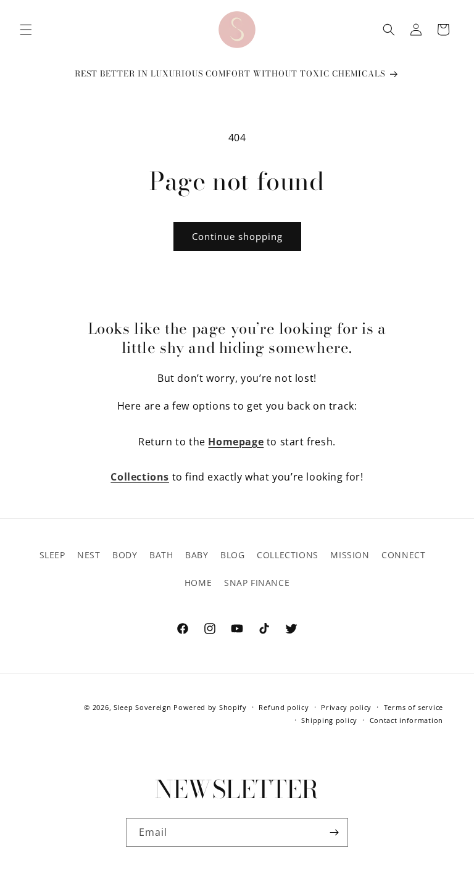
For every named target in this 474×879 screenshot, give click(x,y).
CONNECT (403, 555)
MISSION (349, 555)
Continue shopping (237, 236)
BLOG (232, 555)
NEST (88, 555)
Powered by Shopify (210, 707)
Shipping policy (329, 720)
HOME (198, 582)
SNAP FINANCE (256, 582)
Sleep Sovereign (143, 707)
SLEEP (52, 555)
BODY (124, 555)
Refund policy (284, 707)
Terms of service (413, 707)
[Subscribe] (333, 832)
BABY (196, 555)
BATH (161, 555)
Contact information (406, 720)
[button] (26, 29)
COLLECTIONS (287, 555)
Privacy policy (346, 707)
